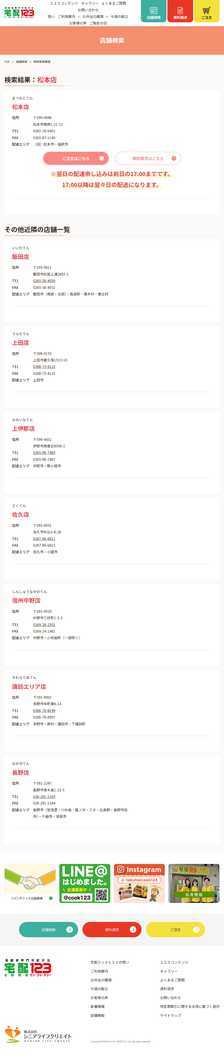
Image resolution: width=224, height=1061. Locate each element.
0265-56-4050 (44, 280)
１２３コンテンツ (174, 962)
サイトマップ (170, 1015)
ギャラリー (169, 971)
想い (51, 16)
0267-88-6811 (44, 538)
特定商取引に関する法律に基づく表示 (190, 1006)
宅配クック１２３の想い (110, 962)
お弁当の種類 (101, 979)
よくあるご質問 (172, 979)
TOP (7, 61)
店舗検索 (21, 61)
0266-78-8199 (44, 710)
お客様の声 (78, 23)
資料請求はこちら (148, 158)
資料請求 (167, 988)
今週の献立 (119, 16)
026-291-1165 (44, 796)
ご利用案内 (99, 971)
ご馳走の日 (98, 23)
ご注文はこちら (76, 158)
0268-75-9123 (44, 366)
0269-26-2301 (44, 624)
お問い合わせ (88, 9)
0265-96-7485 (44, 452)
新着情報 (98, 1006)
